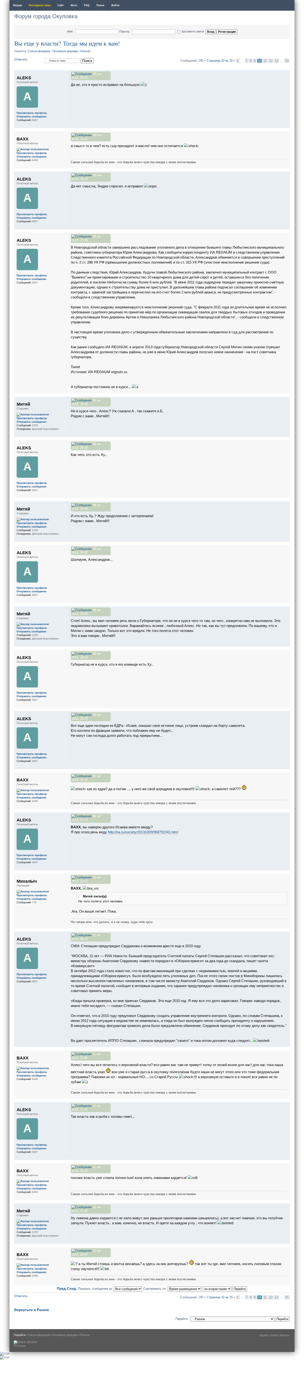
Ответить (21, 59)
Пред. (62, 1288)
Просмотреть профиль (32, 112)
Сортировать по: (155, 1288)
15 (287, 60)
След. (72, 1288)
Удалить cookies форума (274, 1335)
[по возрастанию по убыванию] (225, 1288)
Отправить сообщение (31, 116)
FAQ (87, 5)
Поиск (100, 5)
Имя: (70, 31)
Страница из (220, 60)
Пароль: (124, 31)
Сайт (60, 5)
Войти (115, 5)
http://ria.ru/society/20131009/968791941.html (143, 832)
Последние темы (40, 5)
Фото (74, 5)
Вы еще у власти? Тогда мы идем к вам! (67, 43)
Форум (17, 5)
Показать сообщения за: (96, 1288)
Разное (85, 51)
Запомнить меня (192, 31)
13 (276, 60)
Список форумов (39, 51)
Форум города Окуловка (45, 16)
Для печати (288, 6)
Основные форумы (65, 51)
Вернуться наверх (286, 125)
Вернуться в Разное (31, 1310)
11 (265, 60)
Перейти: (182, 1319)
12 (270, 60)
